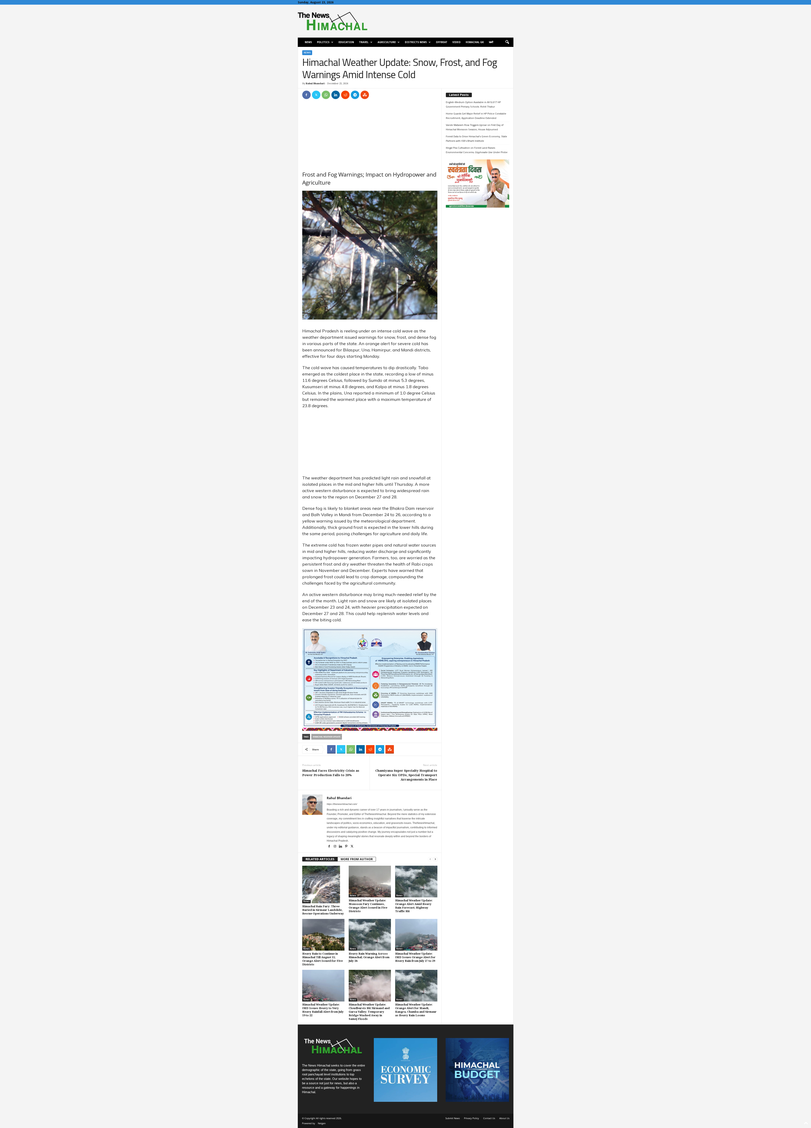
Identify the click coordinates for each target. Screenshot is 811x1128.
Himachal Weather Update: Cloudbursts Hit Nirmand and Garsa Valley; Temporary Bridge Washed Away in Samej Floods (369, 1012)
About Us (504, 1118)
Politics (323, 42)
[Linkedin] (335, 95)
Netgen (322, 1123)
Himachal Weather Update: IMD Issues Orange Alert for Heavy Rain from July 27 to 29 (415, 957)
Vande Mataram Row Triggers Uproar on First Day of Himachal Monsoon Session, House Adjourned (474, 127)
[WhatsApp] (326, 95)
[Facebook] (306, 95)
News (308, 42)
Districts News (416, 42)
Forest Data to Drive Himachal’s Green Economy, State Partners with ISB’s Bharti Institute (476, 138)
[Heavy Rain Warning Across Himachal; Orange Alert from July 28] (370, 935)
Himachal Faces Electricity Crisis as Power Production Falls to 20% (330, 773)
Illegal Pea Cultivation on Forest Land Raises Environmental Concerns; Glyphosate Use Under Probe (477, 150)
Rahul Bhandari (315, 83)
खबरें (491, 42)
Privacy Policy (471, 1118)
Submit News (452, 1118)
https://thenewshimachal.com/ (342, 804)
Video (456, 42)
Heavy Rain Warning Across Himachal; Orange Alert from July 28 (369, 957)
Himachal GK (475, 42)
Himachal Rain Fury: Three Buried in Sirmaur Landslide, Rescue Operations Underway (323, 910)
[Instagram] (335, 846)
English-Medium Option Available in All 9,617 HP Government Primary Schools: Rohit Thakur (473, 104)
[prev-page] (430, 859)
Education (346, 42)
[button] (507, 42)
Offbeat (441, 42)
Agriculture (387, 42)
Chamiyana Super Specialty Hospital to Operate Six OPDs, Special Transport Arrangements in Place (406, 775)
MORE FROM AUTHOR (357, 859)
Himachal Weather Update (326, 736)
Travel (364, 42)
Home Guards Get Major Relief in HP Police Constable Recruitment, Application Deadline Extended (476, 116)
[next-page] (435, 859)
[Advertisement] (369, 134)
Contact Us (489, 1118)
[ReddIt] (345, 95)
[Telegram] (355, 95)
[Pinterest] (347, 846)
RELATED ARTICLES (320, 859)
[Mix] (365, 95)
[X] (316, 95)
